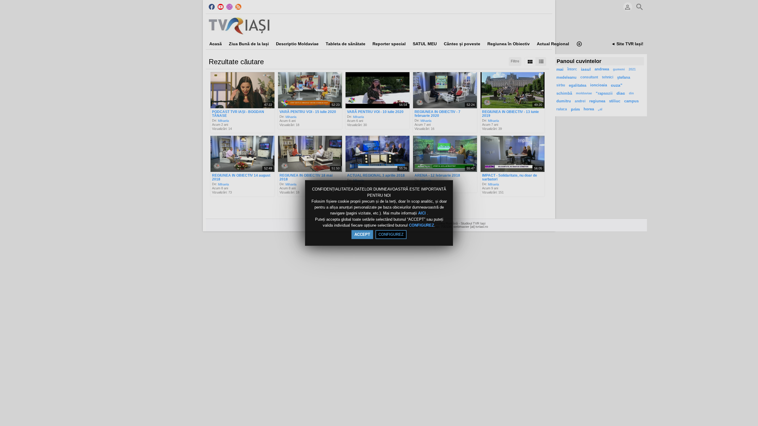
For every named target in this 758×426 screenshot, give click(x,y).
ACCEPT (362, 234)
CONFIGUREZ (421, 225)
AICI (422, 213)
